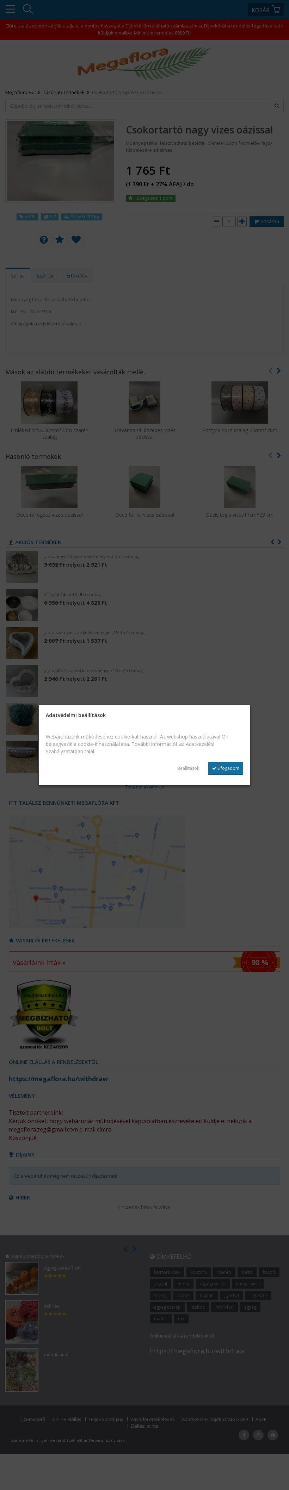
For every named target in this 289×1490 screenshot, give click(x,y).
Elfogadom (227, 768)
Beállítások (188, 768)
